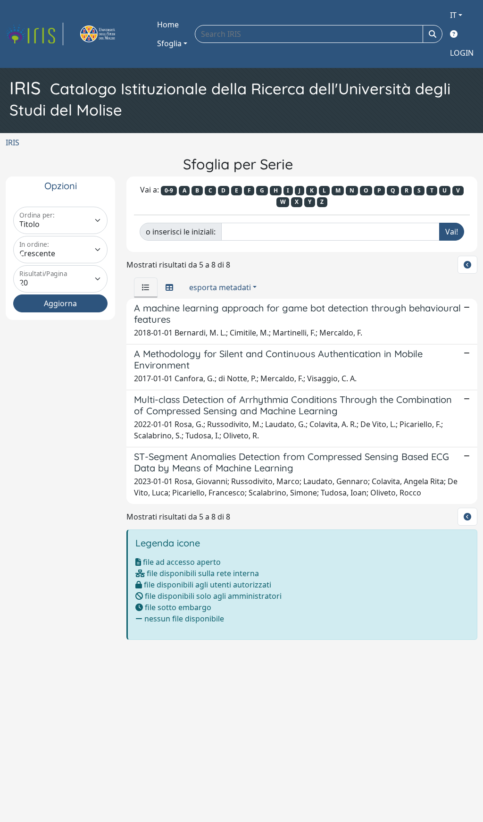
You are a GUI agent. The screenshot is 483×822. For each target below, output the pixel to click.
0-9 (169, 190)
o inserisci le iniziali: (181, 231)
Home (168, 24)
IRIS (12, 142)
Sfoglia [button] (169, 43)
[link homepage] (34, 34)
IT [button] (453, 15)
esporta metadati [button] (220, 287)
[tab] (146, 287)
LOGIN (462, 53)
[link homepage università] (108, 34)
